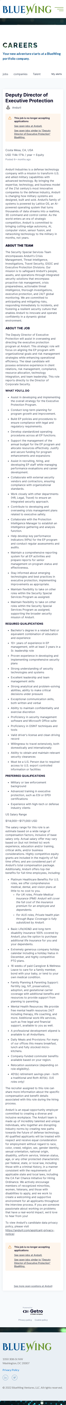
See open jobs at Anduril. (28, 125)
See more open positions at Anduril (33, 1286)
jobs (5, 74)
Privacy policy (25, 1320)
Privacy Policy (11, 1369)
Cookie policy (41, 1320)
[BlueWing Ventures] (27, 8)
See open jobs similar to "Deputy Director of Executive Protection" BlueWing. (32, 134)
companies (20, 74)
